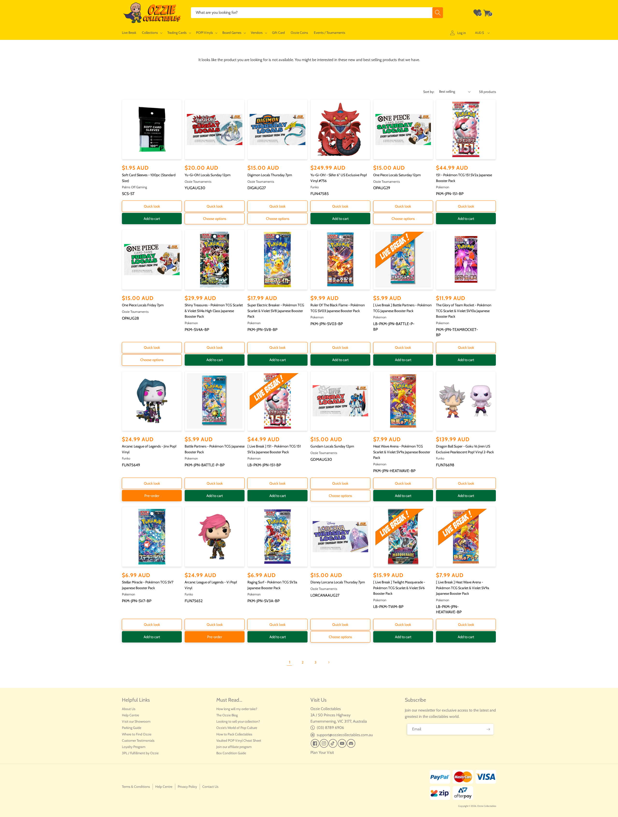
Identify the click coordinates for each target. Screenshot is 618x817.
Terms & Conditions (136, 786)
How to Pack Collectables (234, 734)
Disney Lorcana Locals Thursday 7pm (337, 582)
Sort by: (428, 92)
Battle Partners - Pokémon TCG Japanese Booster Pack (215, 449)
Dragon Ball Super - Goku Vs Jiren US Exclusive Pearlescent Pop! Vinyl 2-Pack (465, 449)
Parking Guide (131, 728)
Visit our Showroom (136, 721)
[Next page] (328, 662)
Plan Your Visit (322, 752)
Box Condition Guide (231, 753)
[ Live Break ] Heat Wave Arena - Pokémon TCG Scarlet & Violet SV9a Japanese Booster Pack (462, 588)
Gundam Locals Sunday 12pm (332, 446)
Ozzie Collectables (486, 806)
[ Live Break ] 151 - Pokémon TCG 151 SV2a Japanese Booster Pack (274, 449)
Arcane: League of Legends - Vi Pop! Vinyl (211, 585)
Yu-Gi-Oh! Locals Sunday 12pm (208, 175)
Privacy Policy (187, 786)
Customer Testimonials (138, 740)
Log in (461, 33)
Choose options (214, 218)
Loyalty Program (133, 747)
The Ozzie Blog (227, 715)
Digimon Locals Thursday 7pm (269, 175)
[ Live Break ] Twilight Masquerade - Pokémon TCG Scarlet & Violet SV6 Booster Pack (399, 588)
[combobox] (317, 12)
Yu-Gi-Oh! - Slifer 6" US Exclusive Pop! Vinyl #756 (338, 178)
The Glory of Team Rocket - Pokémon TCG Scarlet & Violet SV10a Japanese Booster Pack (463, 311)
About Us (128, 709)
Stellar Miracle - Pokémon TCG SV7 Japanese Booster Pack (147, 585)
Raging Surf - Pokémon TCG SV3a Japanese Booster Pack (272, 585)
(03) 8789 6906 (330, 727)
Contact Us (210, 786)
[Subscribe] (488, 729)
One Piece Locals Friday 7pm (143, 305)
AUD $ (479, 33)
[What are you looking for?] (437, 12)
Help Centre (130, 715)
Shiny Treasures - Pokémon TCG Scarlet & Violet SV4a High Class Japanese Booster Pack (214, 311)
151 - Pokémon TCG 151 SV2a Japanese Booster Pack (464, 178)
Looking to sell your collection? (238, 721)
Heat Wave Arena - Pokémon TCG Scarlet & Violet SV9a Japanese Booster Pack (401, 452)
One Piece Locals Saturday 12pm (397, 175)
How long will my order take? (236, 709)
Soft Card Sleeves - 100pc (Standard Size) (149, 178)
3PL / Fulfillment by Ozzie (140, 753)
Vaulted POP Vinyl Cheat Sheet (238, 740)
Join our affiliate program (234, 747)
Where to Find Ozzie (136, 734)
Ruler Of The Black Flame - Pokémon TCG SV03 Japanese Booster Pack (337, 308)
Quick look (152, 206)
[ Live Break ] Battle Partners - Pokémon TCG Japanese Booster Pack (402, 308)
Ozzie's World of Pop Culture (236, 728)
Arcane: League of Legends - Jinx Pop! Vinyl (149, 449)
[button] (151, 32)
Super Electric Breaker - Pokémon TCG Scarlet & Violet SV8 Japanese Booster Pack (275, 311)
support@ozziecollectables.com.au (345, 735)
